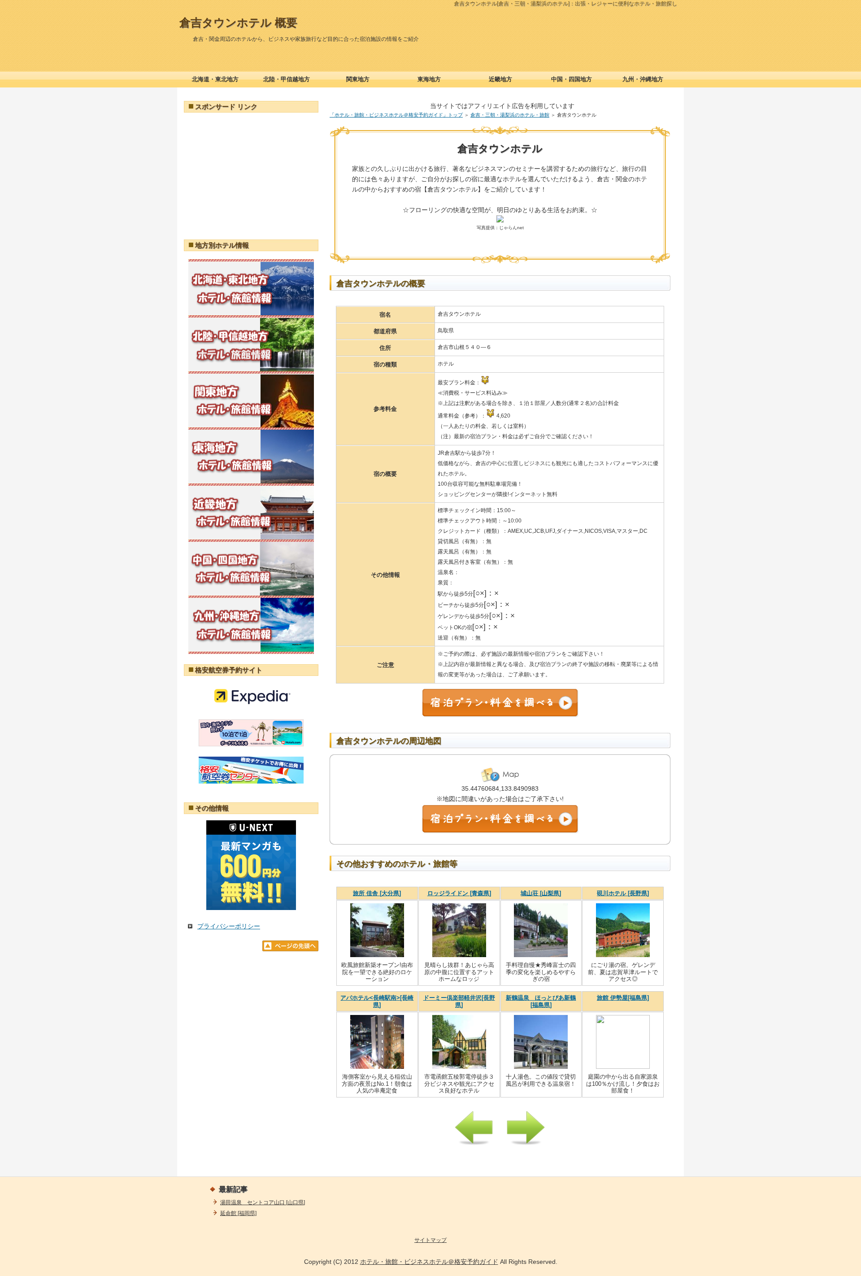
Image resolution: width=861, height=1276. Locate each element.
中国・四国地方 (571, 79)
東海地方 (429, 79)
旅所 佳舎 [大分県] (377, 893)
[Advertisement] (251, 175)
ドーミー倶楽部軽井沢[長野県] (459, 1001)
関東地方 (358, 79)
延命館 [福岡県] (238, 1213)
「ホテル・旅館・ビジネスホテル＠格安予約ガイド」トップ (396, 115)
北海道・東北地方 (215, 79)
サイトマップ (430, 1240)
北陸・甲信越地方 (286, 79)
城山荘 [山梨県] (541, 893)
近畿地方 (500, 79)
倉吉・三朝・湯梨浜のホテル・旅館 (509, 115)
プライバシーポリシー (228, 926)
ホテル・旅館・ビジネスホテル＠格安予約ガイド (429, 1261)
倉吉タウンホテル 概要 (238, 22)
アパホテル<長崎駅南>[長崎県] (376, 1001)
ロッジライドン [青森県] (459, 893)
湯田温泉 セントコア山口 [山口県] (262, 1202)
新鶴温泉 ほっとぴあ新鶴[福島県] (541, 1001)
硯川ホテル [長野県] (623, 893)
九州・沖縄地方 (642, 79)
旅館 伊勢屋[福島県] (623, 997)
